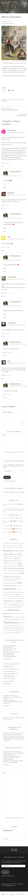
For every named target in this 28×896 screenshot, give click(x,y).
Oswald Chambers (19, 602)
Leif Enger (9, 596)
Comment (21, 422)
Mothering (7, 601)
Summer (15, 619)
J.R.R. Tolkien (19, 589)
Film (9, 578)
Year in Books (13, 633)
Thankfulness (4, 101)
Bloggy (15, 554)
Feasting (5, 578)
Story (11, 619)
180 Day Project (16, 543)
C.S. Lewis (13, 556)
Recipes (5, 610)
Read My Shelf (17, 607)
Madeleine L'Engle (19, 596)
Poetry (10, 605)
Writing (17, 630)
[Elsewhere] (15, 849)
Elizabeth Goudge (19, 570)
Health (14, 583)
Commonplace (12, 563)
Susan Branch (21, 619)
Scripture (20, 613)
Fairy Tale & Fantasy (13, 573)
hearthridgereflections (15, 171)
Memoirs (22, 598)
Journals (12, 592)
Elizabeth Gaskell (11, 570)
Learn (5, 596)
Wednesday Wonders (8, 628)
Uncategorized (6, 627)
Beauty (7, 99)
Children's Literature (17, 561)
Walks (21, 627)
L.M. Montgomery (16, 594)
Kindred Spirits (7, 594)
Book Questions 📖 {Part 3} (9, 518)
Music (13, 601)
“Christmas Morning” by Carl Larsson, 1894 (14, 63)
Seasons (7, 616)
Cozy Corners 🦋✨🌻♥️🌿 (9, 532)
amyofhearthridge (7, 23)
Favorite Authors (15, 576)
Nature (18, 600)
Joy (16, 592)
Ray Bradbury (9, 607)
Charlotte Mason (8, 558)
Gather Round (17, 578)
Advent (22, 543)
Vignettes (17, 627)
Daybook (16, 566)
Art (19, 545)
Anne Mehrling (12, 323)
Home (21, 99)
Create (5, 566)
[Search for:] (14, 838)
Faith (16, 99)
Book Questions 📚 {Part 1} (9, 525)
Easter (4, 570)
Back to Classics (19, 547)
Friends (12, 578)
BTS (10, 556)
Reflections (13, 609)
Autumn (12, 547)
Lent (14, 596)
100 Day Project (7, 543)
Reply (2, 166)
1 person (8, 163)
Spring (7, 619)
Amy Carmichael (7, 545)
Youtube (20, 632)
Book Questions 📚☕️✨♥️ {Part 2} (11, 521)
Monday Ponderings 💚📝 (9, 515)
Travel (15, 625)
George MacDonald (7, 580)
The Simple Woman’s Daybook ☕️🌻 (11, 504)
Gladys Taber (16, 580)
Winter (13, 630)
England (5, 573)
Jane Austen (6, 592)
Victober (13, 627)
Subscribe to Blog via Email (14, 461)
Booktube (5, 556)
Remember (8, 613)
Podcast (5, 605)
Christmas (11, 99)
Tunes (19, 625)
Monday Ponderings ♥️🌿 (9, 529)
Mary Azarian (6, 598)
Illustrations (18, 585)
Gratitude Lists (8, 583)
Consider (19, 563)
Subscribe (7, 477)
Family (18, 99)
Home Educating (9, 585)
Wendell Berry (17, 628)
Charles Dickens (20, 556)
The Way (11, 625)
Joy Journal (21, 592)
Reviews (15, 613)
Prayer (15, 605)
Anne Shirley (14, 545)
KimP (9, 361)
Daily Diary (10, 566)
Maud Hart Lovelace (14, 598)
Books (19, 554)
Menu (23, 2)
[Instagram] (12, 849)
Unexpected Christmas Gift (9, 109)
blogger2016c (11, 192)
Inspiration (9, 588)
